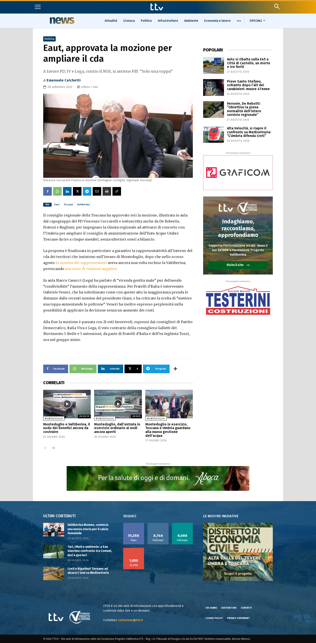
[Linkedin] (67, 191)
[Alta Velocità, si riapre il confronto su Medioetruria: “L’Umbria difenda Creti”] (213, 134)
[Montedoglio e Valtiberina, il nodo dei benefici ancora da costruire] (67, 404)
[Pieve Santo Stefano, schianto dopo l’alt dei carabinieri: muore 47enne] (213, 87)
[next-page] (52, 448)
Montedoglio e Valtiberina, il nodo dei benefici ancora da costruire (66, 428)
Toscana (68, 204)
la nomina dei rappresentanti (81, 263)
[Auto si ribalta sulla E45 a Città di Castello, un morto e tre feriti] (213, 65)
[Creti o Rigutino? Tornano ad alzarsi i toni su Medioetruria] (53, 573)
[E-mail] (97, 191)
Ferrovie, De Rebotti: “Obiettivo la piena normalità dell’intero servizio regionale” (244, 109)
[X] (77, 191)
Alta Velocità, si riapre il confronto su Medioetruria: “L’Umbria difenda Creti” (249, 132)
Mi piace (133, 524)
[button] (277, 6)
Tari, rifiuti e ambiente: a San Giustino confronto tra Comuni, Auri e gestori (89, 551)
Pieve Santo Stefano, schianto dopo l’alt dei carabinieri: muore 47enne (248, 85)
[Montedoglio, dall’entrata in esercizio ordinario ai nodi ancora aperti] (118, 404)
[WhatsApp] (57, 191)
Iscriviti (134, 549)
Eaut (57, 204)
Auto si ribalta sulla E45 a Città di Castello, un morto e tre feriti (248, 63)
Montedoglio (54, 418)
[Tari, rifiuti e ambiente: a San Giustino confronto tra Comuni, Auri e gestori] (53, 551)
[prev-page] (46, 448)
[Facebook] (47, 191)
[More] (175, 369)
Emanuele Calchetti (64, 80)
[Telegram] (87, 191)
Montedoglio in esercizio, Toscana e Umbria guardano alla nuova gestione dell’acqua (167, 430)
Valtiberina (83, 204)
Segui (158, 524)
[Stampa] (107, 191)
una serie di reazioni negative (91, 269)
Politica (49, 38)
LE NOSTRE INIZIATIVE (221, 516)
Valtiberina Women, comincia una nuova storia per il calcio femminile (87, 529)
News (61, 20)
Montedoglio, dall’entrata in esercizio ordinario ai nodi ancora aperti (117, 428)
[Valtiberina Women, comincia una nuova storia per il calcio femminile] (53, 529)
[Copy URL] (116, 191)
